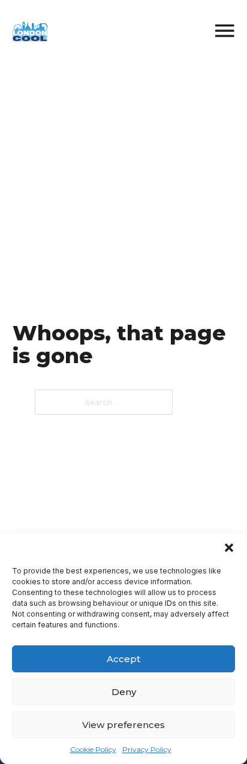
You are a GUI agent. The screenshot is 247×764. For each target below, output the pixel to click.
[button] (229, 548)
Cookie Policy (93, 749)
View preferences (123, 724)
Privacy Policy (146, 749)
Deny (124, 691)
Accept (123, 659)
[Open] (224, 31)
